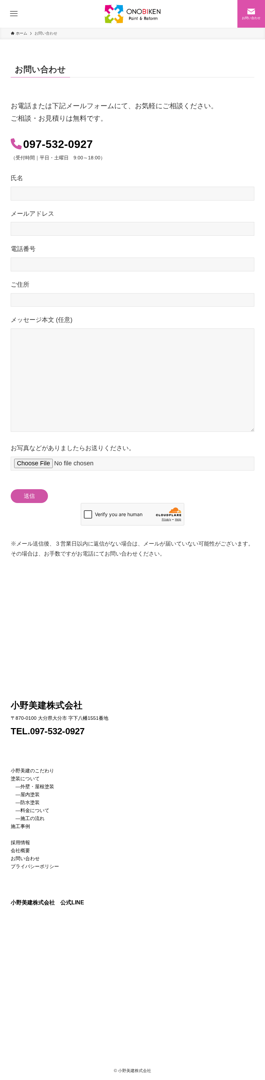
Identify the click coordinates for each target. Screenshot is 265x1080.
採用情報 (20, 842)
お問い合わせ (25, 858)
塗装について (25, 778)
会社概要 (20, 850)
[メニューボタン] (14, 14)
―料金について (30, 810)
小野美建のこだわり (32, 770)
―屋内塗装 (28, 794)
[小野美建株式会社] (132, 14)
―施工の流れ (28, 818)
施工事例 (20, 826)
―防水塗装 (25, 802)
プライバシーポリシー (35, 866)
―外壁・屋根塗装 (35, 786)
